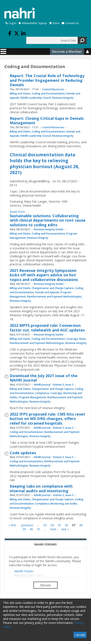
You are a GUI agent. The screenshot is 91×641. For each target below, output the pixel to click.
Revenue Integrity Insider (49, 229)
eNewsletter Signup (34, 23)
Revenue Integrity (62, 98)
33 (45, 525)
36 (66, 525)
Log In (12, 23)
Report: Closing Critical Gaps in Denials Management (47, 120)
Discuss (45, 585)
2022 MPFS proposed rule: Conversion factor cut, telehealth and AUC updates (47, 328)
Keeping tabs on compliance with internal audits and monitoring (41, 488)
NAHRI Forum (23, 571)
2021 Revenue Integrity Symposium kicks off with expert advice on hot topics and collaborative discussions (44, 275)
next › (54, 529)
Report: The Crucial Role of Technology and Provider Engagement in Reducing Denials (47, 80)
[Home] (19, 13)
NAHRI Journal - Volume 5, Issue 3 (53, 384)
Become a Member (67, 51)
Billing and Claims (20, 93)
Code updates (23, 452)
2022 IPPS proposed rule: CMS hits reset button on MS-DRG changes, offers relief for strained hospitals (47, 419)
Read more (17, 212)
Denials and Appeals (47, 292)
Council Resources (53, 89)
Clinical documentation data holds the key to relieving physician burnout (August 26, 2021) (44, 163)
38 (81, 525)
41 (38, 529)
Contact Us (72, 23)
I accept (79, 635)
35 (59, 525)
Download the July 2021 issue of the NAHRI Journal (43, 378)
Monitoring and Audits (63, 503)
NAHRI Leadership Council (36, 98)
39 (24, 529)
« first (12, 525)
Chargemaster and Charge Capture (53, 288)
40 (31, 529)
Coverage (72, 339)
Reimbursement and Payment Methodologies (54, 296)
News (82, 339)
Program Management (32, 397)
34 (52, 525)
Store (55, 23)
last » (65, 529)
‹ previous (26, 525)
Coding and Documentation (48, 93)
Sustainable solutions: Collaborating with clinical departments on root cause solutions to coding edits (47, 220)
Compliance (42, 393)
